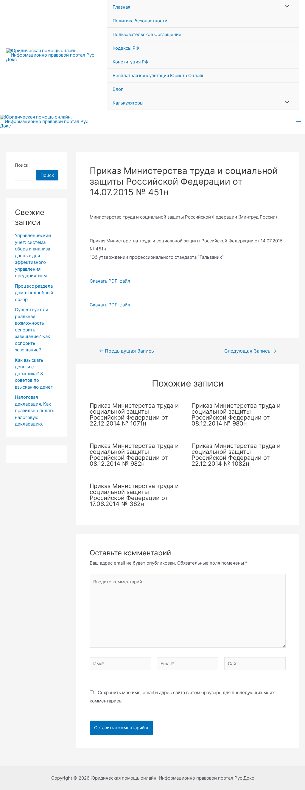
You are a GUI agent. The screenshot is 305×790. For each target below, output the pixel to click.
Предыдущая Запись (126, 351)
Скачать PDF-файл (110, 281)
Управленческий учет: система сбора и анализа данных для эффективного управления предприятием (33, 255)
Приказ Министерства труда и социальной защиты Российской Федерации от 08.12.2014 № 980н (236, 414)
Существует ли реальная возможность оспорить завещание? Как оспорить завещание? (32, 330)
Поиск (21, 165)
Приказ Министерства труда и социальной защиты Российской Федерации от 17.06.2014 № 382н (134, 494)
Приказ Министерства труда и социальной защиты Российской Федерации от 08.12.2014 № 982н (134, 454)
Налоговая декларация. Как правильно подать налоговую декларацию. (34, 410)
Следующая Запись (250, 351)
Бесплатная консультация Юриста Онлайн (159, 75)
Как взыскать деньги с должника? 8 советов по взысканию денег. (34, 373)
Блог (118, 89)
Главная (121, 7)
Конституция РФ (130, 62)
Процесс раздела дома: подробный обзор (34, 292)
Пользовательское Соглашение (147, 34)
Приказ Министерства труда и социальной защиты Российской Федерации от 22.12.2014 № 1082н (236, 454)
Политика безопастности (140, 21)
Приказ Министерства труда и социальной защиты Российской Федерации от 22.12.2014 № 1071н (134, 414)
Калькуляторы (128, 103)
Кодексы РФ (126, 48)
